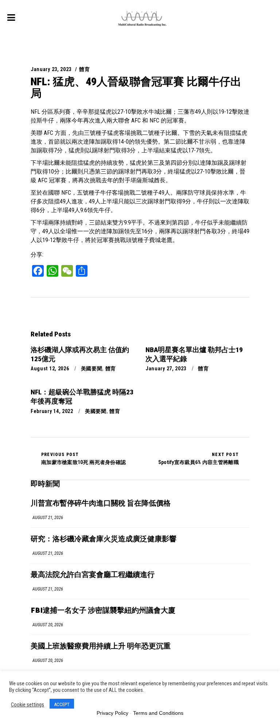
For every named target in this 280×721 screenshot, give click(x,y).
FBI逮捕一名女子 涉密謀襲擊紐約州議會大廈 (103, 611)
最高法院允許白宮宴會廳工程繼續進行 (93, 575)
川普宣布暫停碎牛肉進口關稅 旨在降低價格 (101, 504)
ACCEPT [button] (62, 704)
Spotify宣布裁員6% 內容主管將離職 (198, 458)
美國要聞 (91, 368)
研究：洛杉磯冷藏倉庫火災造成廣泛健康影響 (103, 539)
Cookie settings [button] (27, 704)
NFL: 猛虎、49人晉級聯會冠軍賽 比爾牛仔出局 (136, 87)
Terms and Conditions (158, 713)
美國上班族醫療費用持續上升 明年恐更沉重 (101, 646)
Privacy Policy (112, 713)
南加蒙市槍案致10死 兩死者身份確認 (83, 458)
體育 (84, 69)
